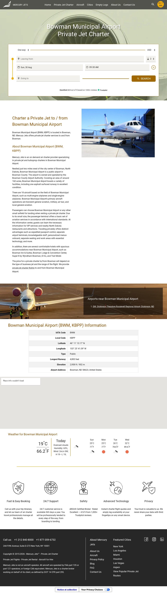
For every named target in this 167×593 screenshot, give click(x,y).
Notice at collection (67, 589)
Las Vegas (118, 563)
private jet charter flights (23, 268)
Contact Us (129, 4)
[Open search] (153, 4)
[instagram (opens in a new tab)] (154, 539)
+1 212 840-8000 (24, 539)
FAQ (92, 567)
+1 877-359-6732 (46, 539)
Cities (90, 4)
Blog (92, 563)
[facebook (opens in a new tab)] (146, 539)
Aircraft (80, 4)
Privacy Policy (97, 559)
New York (118, 546)
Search (146, 78)
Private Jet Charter (63, 4)
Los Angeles (119, 550)
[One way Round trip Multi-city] (20, 50)
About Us (116, 4)
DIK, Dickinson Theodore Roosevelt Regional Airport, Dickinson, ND (123, 306)
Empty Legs (102, 4)
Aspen (116, 567)
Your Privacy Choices (92, 589)
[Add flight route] (153, 67)
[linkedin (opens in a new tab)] (162, 539)
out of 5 (78, 90)
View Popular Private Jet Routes (126, 573)
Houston (117, 559)
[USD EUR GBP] (150, 50)
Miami (116, 554)
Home (48, 4)
